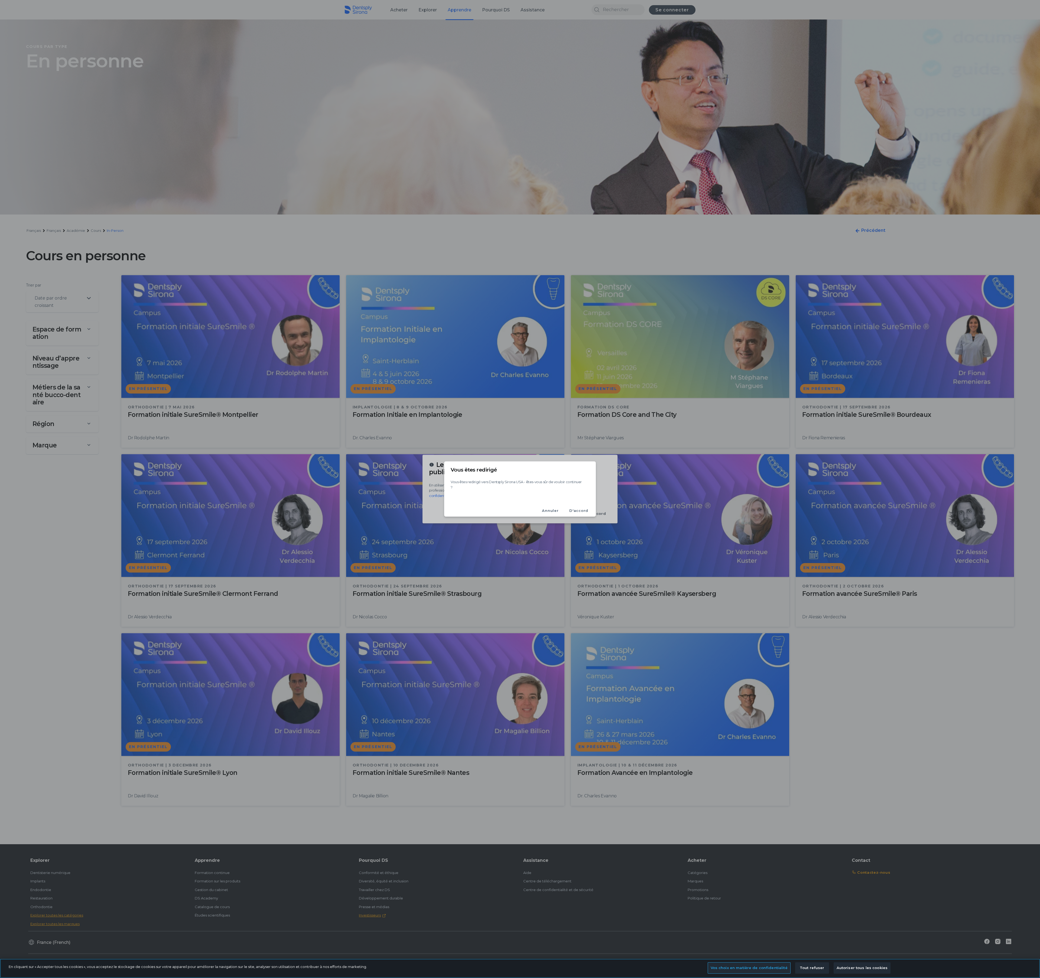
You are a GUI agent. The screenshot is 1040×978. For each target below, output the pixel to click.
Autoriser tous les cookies (862, 968)
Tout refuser (812, 968)
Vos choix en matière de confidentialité (749, 968)
